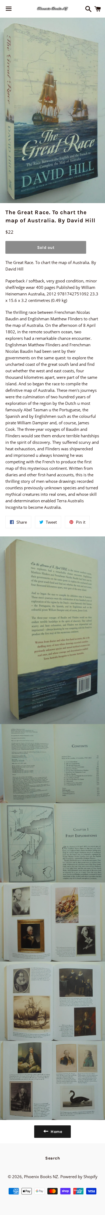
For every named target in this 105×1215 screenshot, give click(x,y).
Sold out (46, 247)
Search (52, 1158)
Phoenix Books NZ (41, 1176)
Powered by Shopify (78, 1176)
